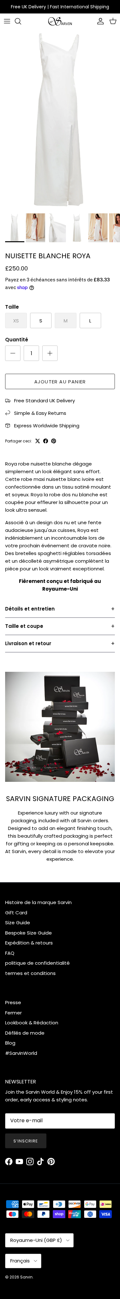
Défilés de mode (24, 1033)
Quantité (16, 339)
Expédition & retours (29, 942)
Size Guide (17, 922)
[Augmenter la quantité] (50, 353)
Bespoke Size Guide (28, 932)
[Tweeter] (37, 441)
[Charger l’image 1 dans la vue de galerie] (60, 120)
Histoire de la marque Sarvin (38, 902)
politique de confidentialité (37, 963)
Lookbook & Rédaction (31, 1022)
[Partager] (45, 441)
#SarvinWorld (21, 1053)
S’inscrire (25, 1141)
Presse (13, 1002)
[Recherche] (21, 21)
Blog (10, 1042)
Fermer (13, 1012)
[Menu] (7, 21)
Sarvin (26, 1277)
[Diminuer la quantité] (12, 353)
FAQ (9, 953)
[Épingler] (53, 441)
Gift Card (16, 912)
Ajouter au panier (60, 381)
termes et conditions (30, 973)
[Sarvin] (60, 21)
